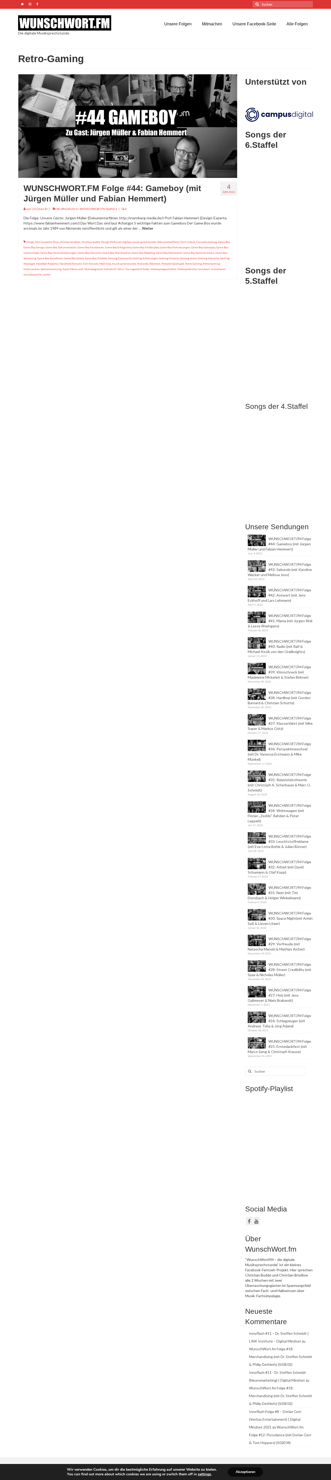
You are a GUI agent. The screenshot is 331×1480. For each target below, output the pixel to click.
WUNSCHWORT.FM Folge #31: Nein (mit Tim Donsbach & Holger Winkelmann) (279, 892)
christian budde (90, 241)
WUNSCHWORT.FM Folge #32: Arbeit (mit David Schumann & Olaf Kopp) (279, 867)
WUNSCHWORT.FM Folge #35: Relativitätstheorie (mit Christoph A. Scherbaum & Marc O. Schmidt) (279, 782)
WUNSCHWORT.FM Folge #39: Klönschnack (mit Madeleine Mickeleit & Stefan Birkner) (279, 672)
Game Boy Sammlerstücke (198, 252)
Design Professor (111, 241)
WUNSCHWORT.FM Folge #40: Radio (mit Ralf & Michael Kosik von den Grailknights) (279, 646)
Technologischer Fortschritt (100, 269)
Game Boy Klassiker (89, 252)
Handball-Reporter (47, 263)
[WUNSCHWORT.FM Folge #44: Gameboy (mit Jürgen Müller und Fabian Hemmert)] (127, 126)
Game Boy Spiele (74, 258)
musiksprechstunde (124, 263)
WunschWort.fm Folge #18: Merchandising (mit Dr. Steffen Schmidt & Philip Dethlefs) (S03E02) (280, 1357)
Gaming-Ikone (188, 258)
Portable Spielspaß (173, 263)
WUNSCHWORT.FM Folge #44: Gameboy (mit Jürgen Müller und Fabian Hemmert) (279, 543)
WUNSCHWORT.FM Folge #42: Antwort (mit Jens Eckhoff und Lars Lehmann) (279, 595)
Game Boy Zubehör (96, 258)
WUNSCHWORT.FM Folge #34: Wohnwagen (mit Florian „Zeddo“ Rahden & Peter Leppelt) (279, 813)
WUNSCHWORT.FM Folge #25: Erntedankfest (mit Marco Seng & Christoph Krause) (279, 1046)
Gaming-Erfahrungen (145, 258)
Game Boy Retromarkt (169, 252)
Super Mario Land (73, 269)
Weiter (147, 228)
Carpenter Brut (50, 241)
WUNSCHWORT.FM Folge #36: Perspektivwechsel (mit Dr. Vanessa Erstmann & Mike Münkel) (279, 751)
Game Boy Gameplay (203, 247)
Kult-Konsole (90, 263)
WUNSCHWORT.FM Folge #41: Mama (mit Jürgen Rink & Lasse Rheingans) (280, 620)
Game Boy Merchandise (116, 252)
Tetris (120, 269)
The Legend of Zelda (137, 269)
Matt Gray (105, 263)
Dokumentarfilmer (168, 241)
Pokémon (155, 263)
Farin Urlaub (187, 241)
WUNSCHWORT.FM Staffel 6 (98, 209)
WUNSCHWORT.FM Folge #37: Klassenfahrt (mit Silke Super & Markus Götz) (280, 723)
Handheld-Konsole (70, 263)
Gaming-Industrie (208, 258)
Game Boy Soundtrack (50, 258)
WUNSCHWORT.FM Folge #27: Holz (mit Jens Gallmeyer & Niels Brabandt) (279, 995)
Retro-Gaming (193, 263)
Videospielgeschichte (163, 269)
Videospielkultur (187, 269)
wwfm (46, 274)
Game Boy (224, 241)
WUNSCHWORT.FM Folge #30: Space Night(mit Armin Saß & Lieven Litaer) (280, 918)
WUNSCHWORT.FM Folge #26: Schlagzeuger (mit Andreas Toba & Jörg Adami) (279, 1020)
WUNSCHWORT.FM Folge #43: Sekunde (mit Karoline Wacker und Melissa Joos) (280, 569)
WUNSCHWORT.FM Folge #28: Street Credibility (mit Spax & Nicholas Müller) (279, 969)
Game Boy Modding (143, 252)
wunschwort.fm (33, 274)
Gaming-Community (120, 258)
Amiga (30, 241)
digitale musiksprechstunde (139, 241)
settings (204, 1474)
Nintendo (142, 263)
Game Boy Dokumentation (61, 247)
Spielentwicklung (51, 269)
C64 (37, 241)
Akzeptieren (245, 1471)
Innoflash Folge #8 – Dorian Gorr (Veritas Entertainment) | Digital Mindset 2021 (275, 1419)
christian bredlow (70, 241)
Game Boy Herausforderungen (58, 252)
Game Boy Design (34, 247)
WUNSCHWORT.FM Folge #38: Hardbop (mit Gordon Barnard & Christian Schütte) (279, 697)
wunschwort (218, 269)
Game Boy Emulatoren (91, 247)
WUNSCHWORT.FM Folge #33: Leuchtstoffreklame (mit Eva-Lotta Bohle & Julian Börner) (279, 841)
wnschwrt (204, 269)
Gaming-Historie (169, 258)
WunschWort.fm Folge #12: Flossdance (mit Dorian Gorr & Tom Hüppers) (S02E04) (280, 1435)
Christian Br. (40, 209)
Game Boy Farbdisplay (146, 247)
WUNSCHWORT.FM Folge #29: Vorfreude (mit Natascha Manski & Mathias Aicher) (279, 944)
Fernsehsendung (206, 241)
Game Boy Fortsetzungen (175, 247)
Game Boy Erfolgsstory (118, 247)
